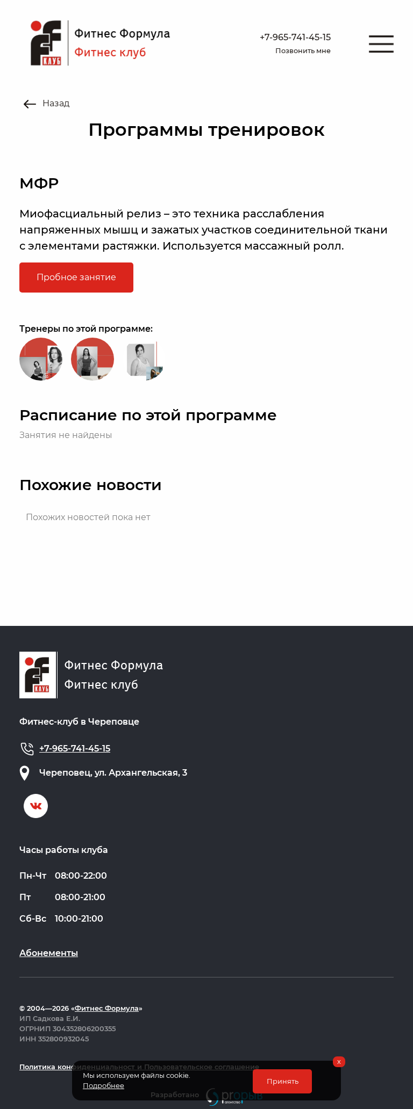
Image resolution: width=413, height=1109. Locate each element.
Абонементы (48, 953)
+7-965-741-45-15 (295, 37)
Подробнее (103, 1086)
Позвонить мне (303, 51)
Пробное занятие (76, 277)
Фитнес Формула (107, 1008)
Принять (282, 1081)
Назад (54, 103)
